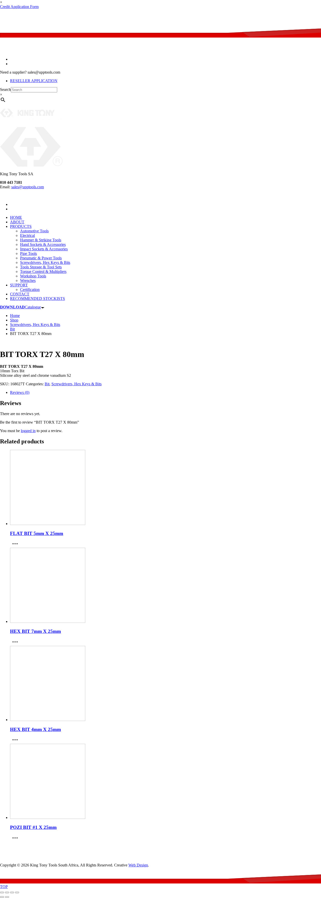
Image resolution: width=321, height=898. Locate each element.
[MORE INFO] (16, 545)
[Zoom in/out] (2, 892)
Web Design (138, 865)
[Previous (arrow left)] (2, 897)
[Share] (12, 892)
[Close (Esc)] (17, 892)
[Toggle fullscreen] (7, 892)
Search (5, 89)
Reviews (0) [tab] (19, 392)
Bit (47, 384)
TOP (4, 886)
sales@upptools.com (179, 15)
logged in (28, 431)
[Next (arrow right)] (7, 897)
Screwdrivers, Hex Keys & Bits (76, 384)
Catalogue (20, 307)
